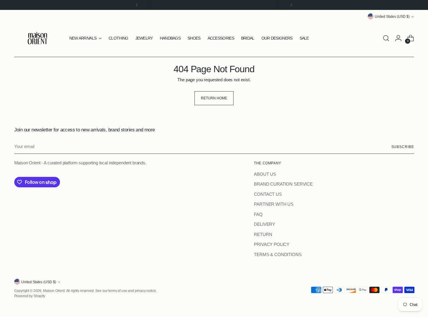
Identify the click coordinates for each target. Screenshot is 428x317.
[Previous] (136, 5)
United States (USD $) (392, 16)
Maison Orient (54, 291)
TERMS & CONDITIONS (277, 254)
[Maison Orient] (37, 38)
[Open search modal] (386, 38)
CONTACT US (268, 194)
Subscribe (402, 147)
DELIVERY (264, 224)
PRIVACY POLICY (271, 244)
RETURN (263, 234)
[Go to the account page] (398, 38)
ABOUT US (265, 174)
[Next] (291, 5)
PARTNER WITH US (273, 204)
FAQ (258, 214)
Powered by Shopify (29, 296)
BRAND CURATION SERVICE (283, 184)
